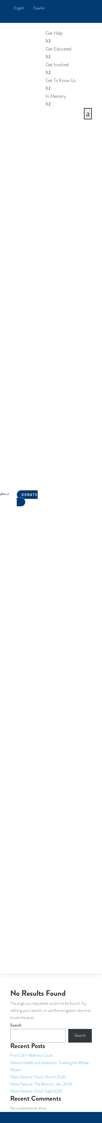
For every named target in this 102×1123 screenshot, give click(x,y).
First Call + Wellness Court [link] (31, 1055)
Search (15, 1025)
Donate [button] (30, 494)
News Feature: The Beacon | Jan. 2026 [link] (41, 1084)
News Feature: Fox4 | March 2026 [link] (38, 1077)
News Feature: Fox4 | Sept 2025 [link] (36, 1091)
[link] (19, 8)
